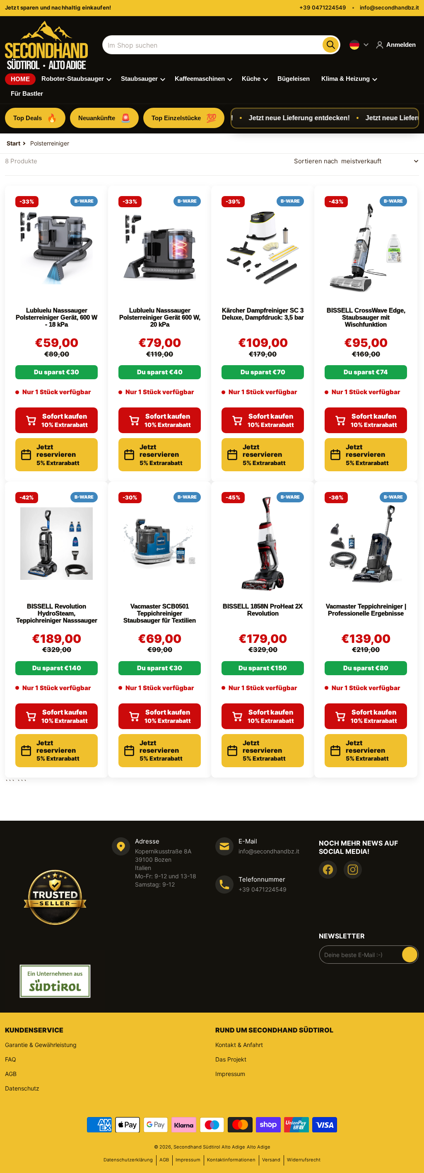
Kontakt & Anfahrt (239, 1044)
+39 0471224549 (322, 7)
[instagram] (353, 869)
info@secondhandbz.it (389, 7)
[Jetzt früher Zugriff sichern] (409, 954)
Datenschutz (22, 1088)
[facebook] (328, 869)
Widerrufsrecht (303, 1160)
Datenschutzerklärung (128, 1160)
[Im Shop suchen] (330, 45)
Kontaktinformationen (231, 1160)
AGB (11, 1073)
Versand (271, 1160)
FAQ (10, 1059)
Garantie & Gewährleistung (41, 1044)
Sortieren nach (316, 161)
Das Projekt (230, 1059)
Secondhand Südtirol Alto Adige (209, 1147)
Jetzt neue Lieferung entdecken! (289, 117)
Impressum (230, 1073)
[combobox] (221, 44)
